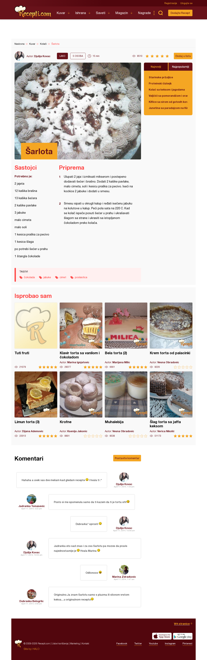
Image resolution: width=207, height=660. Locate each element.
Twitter (138, 643)
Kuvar (61, 13)
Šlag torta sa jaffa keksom (171, 404)
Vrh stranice (182, 623)
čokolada (29, 277)
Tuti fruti (36, 336)
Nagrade (144, 13)
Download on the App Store (162, 636)
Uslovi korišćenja (60, 643)
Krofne (81, 404)
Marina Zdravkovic (124, 576)
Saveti (100, 13)
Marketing (75, 643)
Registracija (170, 3)
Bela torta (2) (126, 336)
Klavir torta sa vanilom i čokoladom (81, 336)
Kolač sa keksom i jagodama (167, 89)
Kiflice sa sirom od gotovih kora (168, 101)
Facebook (121, 643)
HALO (36, 648)
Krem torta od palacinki (171, 336)
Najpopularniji (180, 66)
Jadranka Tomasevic (31, 506)
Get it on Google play (182, 636)
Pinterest (187, 643)
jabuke (47, 277)
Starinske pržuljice (161, 77)
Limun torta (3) (36, 404)
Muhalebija (126, 404)
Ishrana (80, 13)
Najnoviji (156, 66)
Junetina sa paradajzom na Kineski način (168, 107)
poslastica (81, 277)
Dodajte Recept (180, 12)
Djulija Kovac (42, 56)
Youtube (153, 643)
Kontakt (85, 643)
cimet (63, 277)
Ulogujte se (186, 3)
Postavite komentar (127, 458)
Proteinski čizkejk (160, 83)
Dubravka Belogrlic (31, 601)
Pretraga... (160, 13)
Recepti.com (33, 11)
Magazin (121, 13)
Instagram (170, 643)
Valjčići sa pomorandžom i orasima (168, 95)
